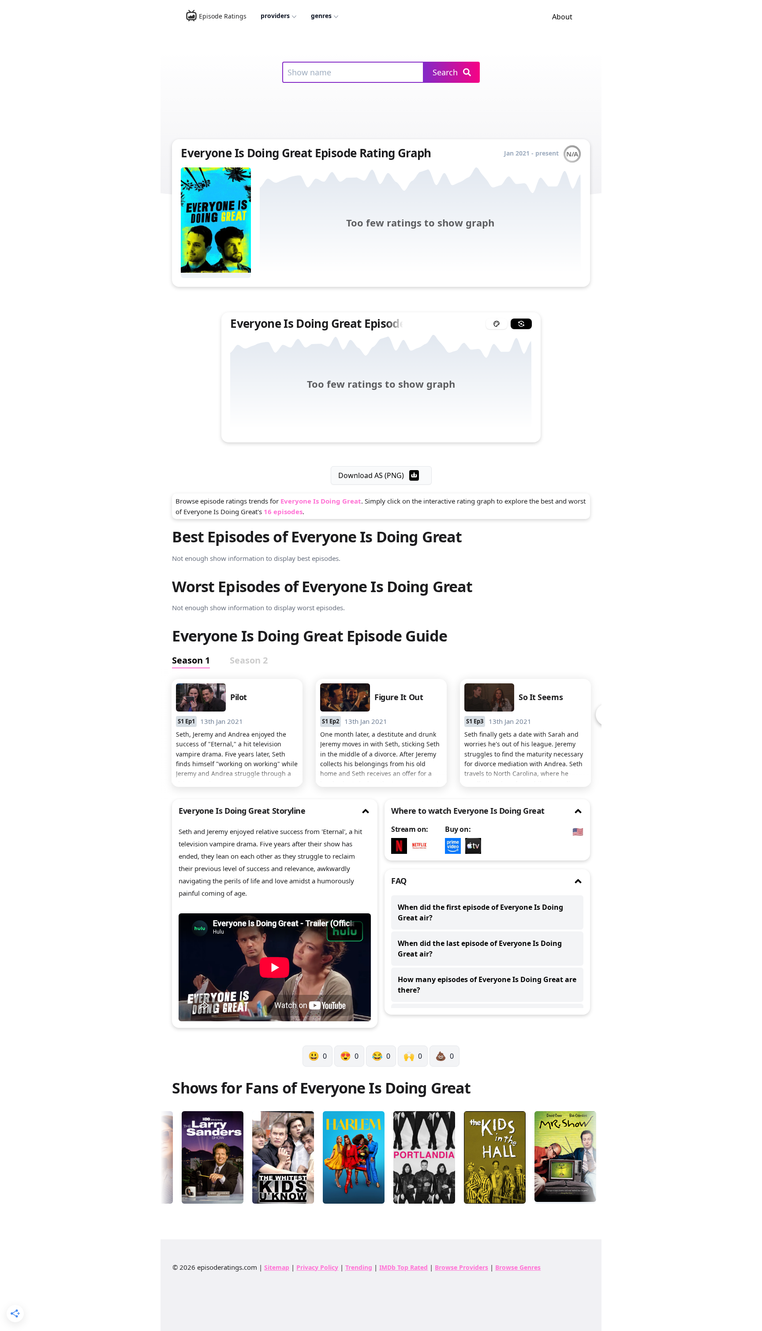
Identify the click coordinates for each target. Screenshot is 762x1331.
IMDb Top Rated (403, 1267)
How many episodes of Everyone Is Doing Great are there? (487, 985)
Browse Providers (461, 1267)
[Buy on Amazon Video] (455, 846)
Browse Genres (518, 1267)
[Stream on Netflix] (401, 846)
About (562, 17)
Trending (358, 1267)
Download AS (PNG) (371, 475)
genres (321, 15)
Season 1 (191, 660)
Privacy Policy (317, 1267)
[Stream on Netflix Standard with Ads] (421, 846)
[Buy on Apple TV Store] (475, 846)
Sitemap (276, 1267)
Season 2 (249, 660)
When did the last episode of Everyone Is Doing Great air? (480, 948)
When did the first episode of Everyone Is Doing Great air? (480, 912)
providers (275, 15)
